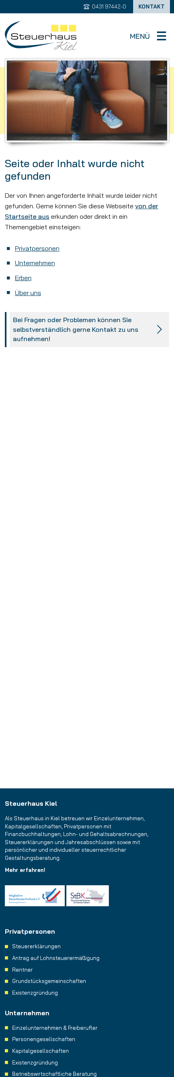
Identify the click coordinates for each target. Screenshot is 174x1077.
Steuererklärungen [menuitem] (36, 946)
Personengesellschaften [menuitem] (43, 1039)
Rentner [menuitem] (22, 969)
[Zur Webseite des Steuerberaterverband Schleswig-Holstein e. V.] (35, 895)
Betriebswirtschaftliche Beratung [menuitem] (54, 1074)
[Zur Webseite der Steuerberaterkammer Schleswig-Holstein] (87, 895)
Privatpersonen (37, 248)
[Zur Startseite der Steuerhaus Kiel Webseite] (41, 36)
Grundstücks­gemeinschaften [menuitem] (49, 981)
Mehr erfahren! (25, 870)
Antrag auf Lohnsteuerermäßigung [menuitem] (56, 958)
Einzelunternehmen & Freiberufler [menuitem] (55, 1028)
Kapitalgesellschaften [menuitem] (40, 1051)
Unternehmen (35, 263)
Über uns (28, 293)
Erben (23, 278)
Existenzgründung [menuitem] (35, 992)
